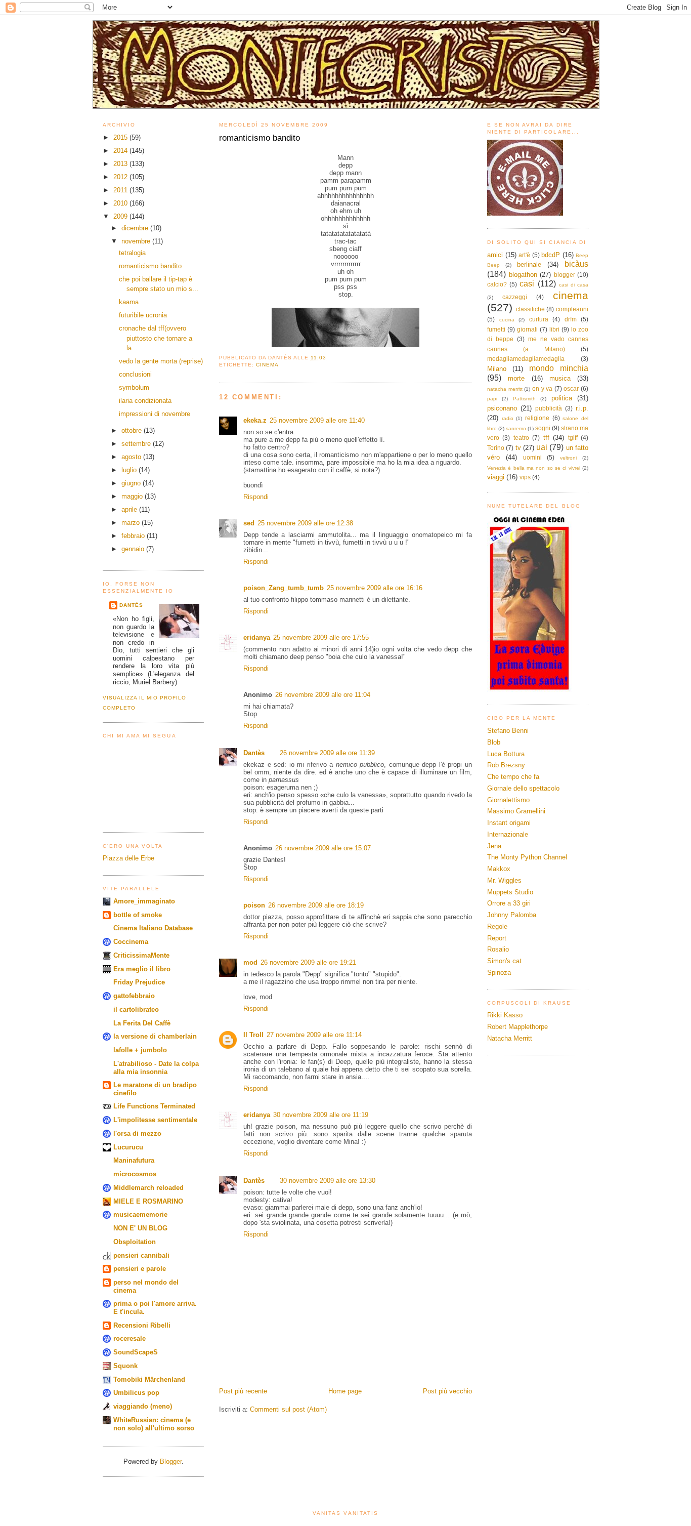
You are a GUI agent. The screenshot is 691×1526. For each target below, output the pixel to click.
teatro (521, 437)
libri (554, 329)
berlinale (529, 264)
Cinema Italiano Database (153, 928)
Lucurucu (128, 1147)
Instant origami (509, 823)
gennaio (133, 549)
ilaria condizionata (145, 400)
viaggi (495, 477)
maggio (133, 496)
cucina (506, 319)
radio (507, 418)
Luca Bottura (506, 754)
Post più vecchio (447, 1391)
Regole (497, 926)
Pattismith (524, 398)
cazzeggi (514, 297)
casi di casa (573, 284)
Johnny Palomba (511, 915)
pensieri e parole (139, 1268)
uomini (532, 457)
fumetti (496, 329)
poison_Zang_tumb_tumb (283, 588)
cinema (267, 364)
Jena (494, 846)
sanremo (516, 428)
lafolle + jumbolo (140, 1050)
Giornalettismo (508, 800)
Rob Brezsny (506, 765)
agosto (132, 457)
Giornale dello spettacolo (523, 788)
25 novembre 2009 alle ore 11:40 (317, 420)
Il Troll (253, 1035)
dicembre (135, 228)
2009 (121, 216)
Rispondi (256, 497)
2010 (121, 203)
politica (561, 398)
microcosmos (134, 1174)
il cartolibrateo (136, 1009)
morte (516, 378)
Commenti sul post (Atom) (288, 1409)
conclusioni (135, 374)
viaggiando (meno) (142, 1406)
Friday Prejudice (139, 982)
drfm (571, 319)
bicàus (576, 264)
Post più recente (243, 1391)
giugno (132, 483)
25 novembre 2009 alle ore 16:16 (374, 588)
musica (560, 378)
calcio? (497, 284)
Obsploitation (134, 1242)
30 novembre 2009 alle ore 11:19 (320, 1115)
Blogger (171, 1461)
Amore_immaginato (144, 901)
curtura (538, 319)
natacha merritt (505, 389)
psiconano (502, 408)
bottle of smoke (137, 915)
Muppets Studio (510, 892)
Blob (493, 742)
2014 (121, 150)
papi (492, 398)
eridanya (256, 637)
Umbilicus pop (136, 1392)
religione (537, 418)
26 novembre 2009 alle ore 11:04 (322, 694)
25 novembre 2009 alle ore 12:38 (305, 523)
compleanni (572, 309)
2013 (121, 164)
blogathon (523, 274)
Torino (495, 447)
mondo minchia (558, 368)
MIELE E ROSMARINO (148, 1201)
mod (250, 962)
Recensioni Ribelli (141, 1325)
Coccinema (130, 941)
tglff (573, 437)
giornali (527, 329)
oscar (571, 388)
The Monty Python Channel (527, 857)
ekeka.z (255, 420)
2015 (121, 137)
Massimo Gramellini (516, 811)
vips (525, 477)
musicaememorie (140, 1214)
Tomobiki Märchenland (149, 1379)
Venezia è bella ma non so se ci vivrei (533, 468)
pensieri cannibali (141, 1255)
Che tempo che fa (513, 776)
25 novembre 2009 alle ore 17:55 (321, 637)
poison (254, 905)
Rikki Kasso (505, 1015)
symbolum (134, 387)
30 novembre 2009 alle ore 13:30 (327, 1180)
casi (527, 283)
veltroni (568, 458)
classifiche (530, 309)
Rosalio (498, 949)
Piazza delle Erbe (128, 858)
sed (248, 523)
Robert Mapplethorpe (517, 1026)
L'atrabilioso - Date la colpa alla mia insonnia (156, 1068)
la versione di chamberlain (155, 1036)
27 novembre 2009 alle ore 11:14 (314, 1035)
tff (546, 437)
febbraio (134, 536)
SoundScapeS (135, 1352)
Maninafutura (133, 1160)
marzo (131, 522)
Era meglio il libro (141, 969)
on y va (542, 388)
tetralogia (132, 253)
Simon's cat (504, 961)
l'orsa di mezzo (137, 1133)
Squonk (125, 1366)
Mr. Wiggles (504, 880)
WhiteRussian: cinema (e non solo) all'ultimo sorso (153, 1424)
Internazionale (507, 834)
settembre (137, 443)
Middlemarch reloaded (148, 1187)
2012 (121, 177)
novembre (136, 241)
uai (541, 447)
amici (495, 255)
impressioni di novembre (154, 414)
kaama (129, 302)
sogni (542, 428)
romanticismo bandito (150, 266)
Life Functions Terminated (154, 1106)
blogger (564, 274)
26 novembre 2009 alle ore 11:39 (327, 753)
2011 (121, 190)
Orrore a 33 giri (509, 903)
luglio (130, 470)
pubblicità (548, 408)
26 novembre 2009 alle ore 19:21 (308, 962)
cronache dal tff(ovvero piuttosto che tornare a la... (155, 338)
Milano (496, 369)
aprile (130, 509)
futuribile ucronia (143, 315)
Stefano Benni (508, 730)
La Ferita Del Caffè (141, 1023)
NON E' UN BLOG (140, 1228)
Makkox (498, 869)
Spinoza (499, 972)
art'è (524, 255)
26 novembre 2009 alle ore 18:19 (316, 905)
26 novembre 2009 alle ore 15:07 (323, 848)
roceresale (129, 1338)
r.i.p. (582, 408)
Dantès (131, 605)
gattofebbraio (134, 996)
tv (518, 447)
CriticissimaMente (141, 955)
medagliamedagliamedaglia (526, 358)
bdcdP (550, 255)
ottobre (132, 430)
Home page (345, 1391)
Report (496, 938)
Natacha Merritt (509, 1038)
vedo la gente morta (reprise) (161, 361)
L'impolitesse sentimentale (155, 1120)
